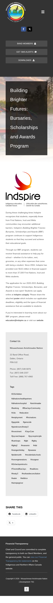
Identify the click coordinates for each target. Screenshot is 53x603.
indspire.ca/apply (21, 294)
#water (14, 478)
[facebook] (23, 29)
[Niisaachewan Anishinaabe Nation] (16, 3)
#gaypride (15, 422)
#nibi (35, 446)
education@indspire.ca (16, 320)
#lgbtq (34, 441)
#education (24, 413)
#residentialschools (33, 455)
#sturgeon (35, 460)
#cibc (13, 413)
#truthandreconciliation (31, 474)
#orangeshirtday (17, 450)
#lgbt (26, 441)
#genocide (27, 422)
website (40, 320)
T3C (32, 582)
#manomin (25, 446)
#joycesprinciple (35, 436)
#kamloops (15, 441)
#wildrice (24, 478)
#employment (16, 418)
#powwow (32, 450)
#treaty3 (14, 474)
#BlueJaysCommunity (31, 408)
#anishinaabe (35, 403)
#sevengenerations (19, 460)
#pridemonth (16, 455)
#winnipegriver (17, 483)
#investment (16, 432)
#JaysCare (29, 432)
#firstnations (31, 418)
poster (17, 298)
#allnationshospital (19, 403)
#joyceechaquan (18, 436)
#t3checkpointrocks (19, 464)
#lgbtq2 (14, 446)
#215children (16, 394)
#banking (15, 408)
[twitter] (29, 29)
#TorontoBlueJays (18, 469)
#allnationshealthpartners (21, 399)
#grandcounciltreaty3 (19, 427)
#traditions (34, 469)
